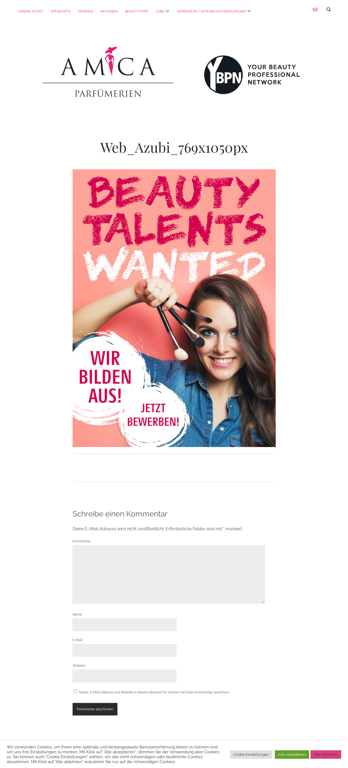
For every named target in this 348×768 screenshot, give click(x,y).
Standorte (61, 11)
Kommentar (82, 541)
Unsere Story (30, 11)
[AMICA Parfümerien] (174, 99)
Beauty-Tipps (136, 11)
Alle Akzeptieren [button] (292, 754)
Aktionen (108, 11)
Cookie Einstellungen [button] (251, 754)
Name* (78, 614)
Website (79, 666)
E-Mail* (78, 640)
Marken (85, 11)
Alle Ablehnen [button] (326, 754)
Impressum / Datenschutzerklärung (211, 11)
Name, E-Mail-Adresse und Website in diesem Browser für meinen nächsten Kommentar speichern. (154, 692)
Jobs (160, 11)
